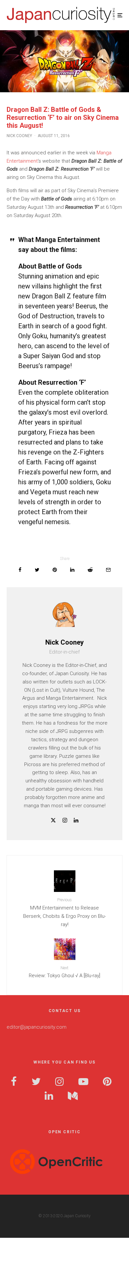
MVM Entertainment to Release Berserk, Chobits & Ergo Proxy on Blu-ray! (64, 912)
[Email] (108, 569)
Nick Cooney (19, 135)
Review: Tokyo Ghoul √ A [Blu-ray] (64, 972)
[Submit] (90, 569)
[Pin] (55, 569)
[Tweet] (37, 569)
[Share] (20, 569)
